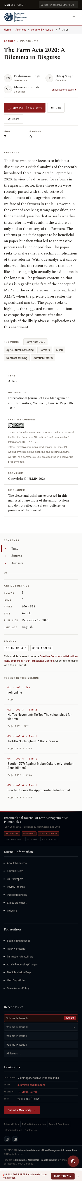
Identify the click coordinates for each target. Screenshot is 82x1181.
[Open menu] (74, 17)
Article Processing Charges (22, 964)
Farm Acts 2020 (35, 341)
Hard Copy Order (16, 980)
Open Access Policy (18, 988)
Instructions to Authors (20, 956)
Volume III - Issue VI (42, 29)
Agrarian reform (43, 358)
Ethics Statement (16, 902)
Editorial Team (15, 870)
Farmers (45, 350)
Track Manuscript (16, 948)
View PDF (27, 107)
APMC (59, 350)
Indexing (12, 910)
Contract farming (16, 358)
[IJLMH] (15, 17)
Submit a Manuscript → (22, 1110)
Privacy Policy (11, 1124)
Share (15, 119)
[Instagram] (7, 1139)
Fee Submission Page (19, 972)
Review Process (16, 886)
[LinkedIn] (15, 1139)
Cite (58, 107)
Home (7, 29)
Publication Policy (17, 894)
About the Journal (17, 863)
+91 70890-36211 (27, 1092)
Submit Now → (63, 1175)
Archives (21, 29)
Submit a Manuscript (18, 940)
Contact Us (31, 1129)
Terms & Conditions (59, 1124)
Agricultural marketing (20, 350)
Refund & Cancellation (34, 1124)
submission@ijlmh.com (31, 1085)
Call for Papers (15, 878)
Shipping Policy (13, 1129)
